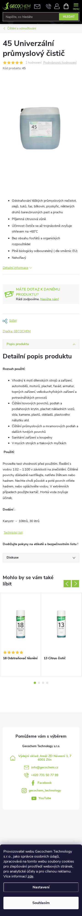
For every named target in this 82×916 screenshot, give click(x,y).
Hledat (69, 17)
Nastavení (41, 887)
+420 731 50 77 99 (44, 775)
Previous (67, 583)
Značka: (17, 331)
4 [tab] (47, 683)
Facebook (45, 783)
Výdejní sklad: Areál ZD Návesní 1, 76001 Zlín (44, 758)
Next (75, 583)
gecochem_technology (45, 790)
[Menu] (76, 6)
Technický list (13, 532)
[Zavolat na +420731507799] (48, 6)
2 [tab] (39, 683)
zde (30, 876)
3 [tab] (43, 683)
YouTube (44, 798)
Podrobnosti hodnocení (60, 63)
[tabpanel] (20, 634)
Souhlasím (41, 902)
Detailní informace (15, 268)
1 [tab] (35, 683)
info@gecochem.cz (44, 767)
